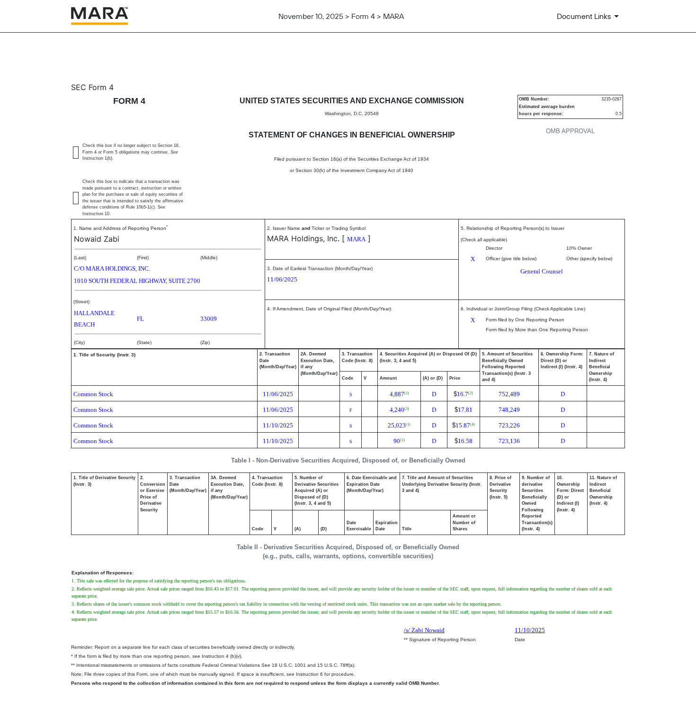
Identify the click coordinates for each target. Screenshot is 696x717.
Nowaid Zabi (96, 239)
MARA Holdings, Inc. (303, 238)
